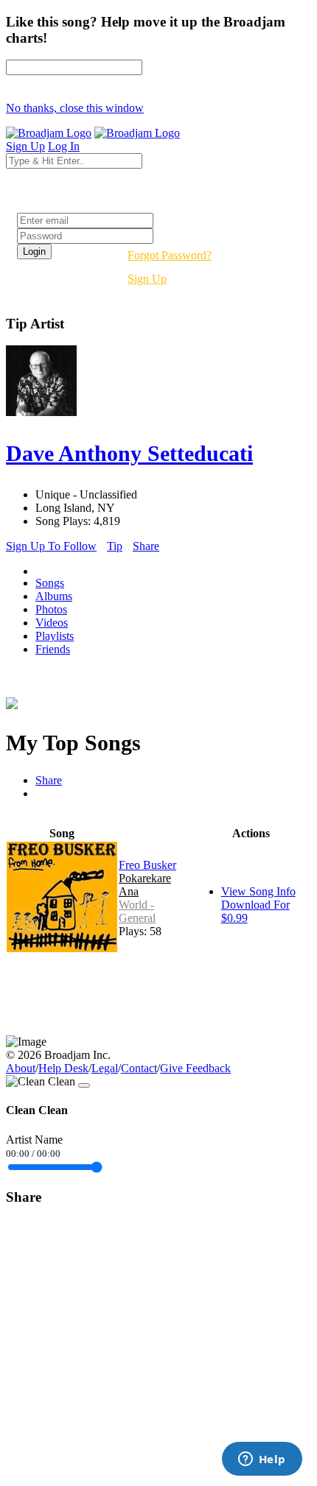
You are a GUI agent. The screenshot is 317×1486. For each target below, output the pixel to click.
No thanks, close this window (75, 108)
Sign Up (147, 278)
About (20, 1068)
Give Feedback (195, 1068)
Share (146, 546)
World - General (137, 911)
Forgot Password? (170, 255)
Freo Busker (147, 865)
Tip (114, 546)
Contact (139, 1068)
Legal (104, 1068)
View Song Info (258, 891)
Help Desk (63, 1068)
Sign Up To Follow (51, 546)
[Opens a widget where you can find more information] (261, 1460)
